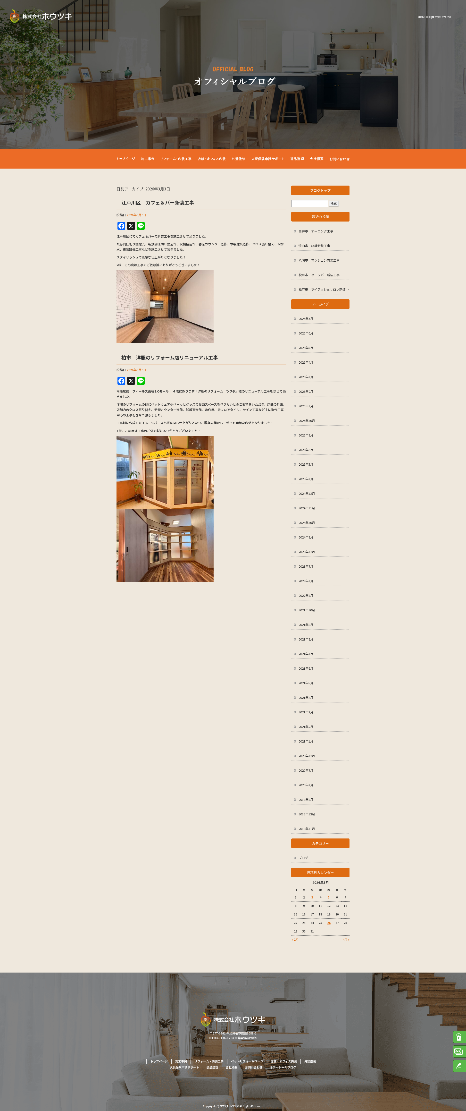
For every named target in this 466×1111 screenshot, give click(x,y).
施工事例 (148, 159)
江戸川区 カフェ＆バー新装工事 (157, 202)
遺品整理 (298, 159)
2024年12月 (307, 493)
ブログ (303, 857)
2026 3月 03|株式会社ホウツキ (434, 17)
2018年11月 (307, 828)
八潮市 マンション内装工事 (319, 260)
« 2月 (295, 939)
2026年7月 (306, 318)
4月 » (346, 939)
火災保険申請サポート (270, 159)
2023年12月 (307, 551)
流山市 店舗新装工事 (314, 245)
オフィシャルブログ (283, 1067)
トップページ (127, 159)
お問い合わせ (339, 159)
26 (329, 923)
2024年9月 (306, 537)
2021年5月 (306, 683)
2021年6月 (306, 668)
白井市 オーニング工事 (316, 231)
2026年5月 (306, 347)
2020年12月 (307, 755)
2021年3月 (306, 712)
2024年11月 (307, 508)
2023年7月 (306, 566)
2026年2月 (306, 391)
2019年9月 (306, 799)
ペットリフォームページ (247, 1061)
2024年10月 (307, 522)
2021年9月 (306, 624)
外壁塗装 (242, 159)
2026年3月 (306, 377)
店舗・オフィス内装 (212, 159)
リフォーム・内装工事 (175, 159)
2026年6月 (306, 333)
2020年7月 (306, 770)
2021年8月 (306, 639)
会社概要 (318, 159)
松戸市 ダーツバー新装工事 (319, 275)
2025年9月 (306, 435)
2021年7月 (306, 653)
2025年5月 (306, 464)
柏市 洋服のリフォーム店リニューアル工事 (169, 357)
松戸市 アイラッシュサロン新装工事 (324, 289)
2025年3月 (306, 479)
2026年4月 (306, 362)
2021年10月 (307, 610)
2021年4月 (306, 697)
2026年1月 (306, 406)
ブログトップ (320, 190)
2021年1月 (306, 741)
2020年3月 (306, 785)
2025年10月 (307, 420)
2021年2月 (306, 726)
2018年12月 (307, 814)
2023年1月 (306, 581)
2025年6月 (306, 449)
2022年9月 (306, 595)
